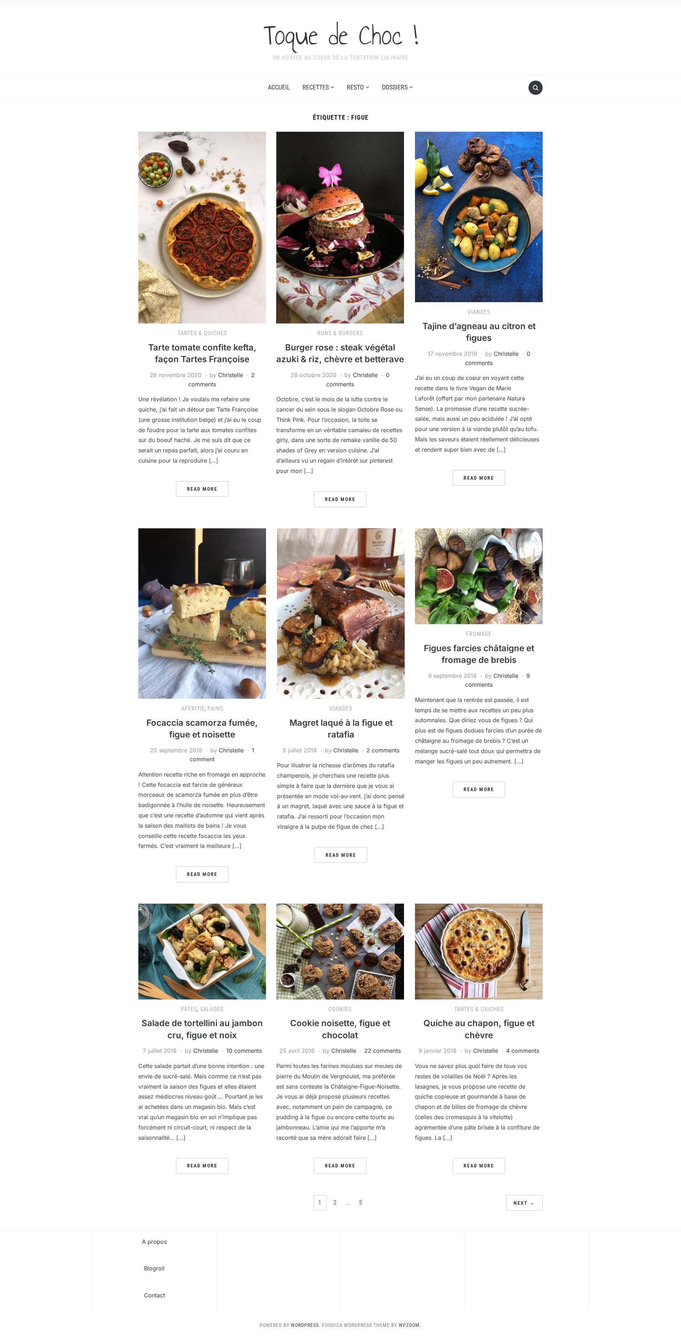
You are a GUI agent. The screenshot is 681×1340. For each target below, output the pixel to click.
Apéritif (192, 708)
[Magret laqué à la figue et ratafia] (341, 612)
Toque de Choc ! (341, 35)
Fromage (479, 634)
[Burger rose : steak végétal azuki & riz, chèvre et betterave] (340, 227)
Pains (215, 708)
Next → (524, 1203)
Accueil (279, 87)
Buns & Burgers (340, 333)
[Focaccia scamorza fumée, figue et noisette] (202, 612)
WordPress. (306, 1325)
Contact (154, 1295)
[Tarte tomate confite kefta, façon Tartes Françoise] (202, 227)
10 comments (244, 1050)
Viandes (478, 312)
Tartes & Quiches (202, 333)
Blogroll (154, 1268)
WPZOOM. (410, 1325)
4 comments (522, 1050)
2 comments (382, 750)
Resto (355, 87)
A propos (154, 1241)
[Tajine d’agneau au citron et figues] (479, 216)
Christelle (230, 374)
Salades (211, 1009)
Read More (202, 489)
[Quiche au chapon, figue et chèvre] (479, 950)
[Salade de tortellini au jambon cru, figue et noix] (202, 950)
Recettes (316, 87)
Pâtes (189, 1009)
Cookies (339, 1009)
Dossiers (395, 87)
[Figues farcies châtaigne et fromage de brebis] (479, 575)
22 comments (382, 1050)
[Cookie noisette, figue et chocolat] (340, 950)
